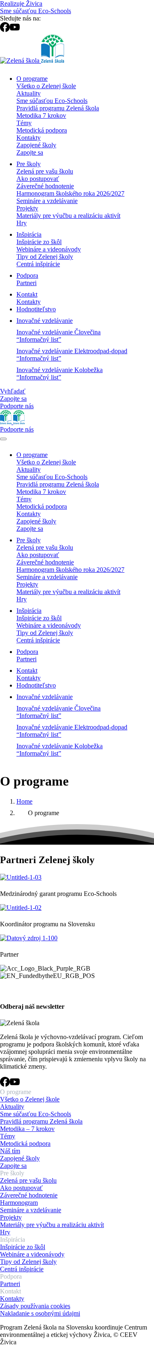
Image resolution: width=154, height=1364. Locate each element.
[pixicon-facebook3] (5, 1084)
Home (24, 801)
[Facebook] (5, 29)
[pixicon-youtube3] (15, 1084)
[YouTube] (15, 29)
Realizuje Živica (21, 3)
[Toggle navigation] (3, 439)
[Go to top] (5, 1360)
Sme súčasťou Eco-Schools (35, 10)
